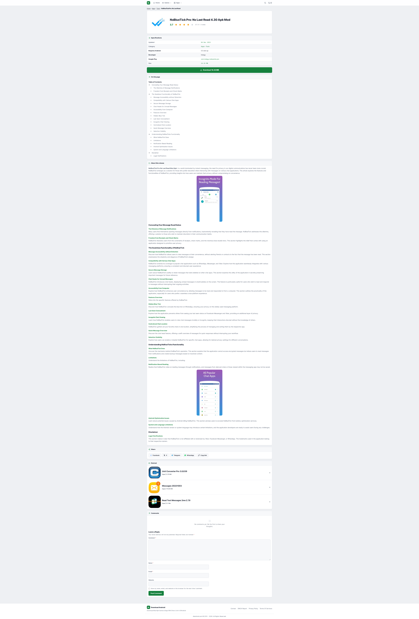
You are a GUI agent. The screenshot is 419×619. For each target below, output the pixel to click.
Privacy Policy (253, 608)
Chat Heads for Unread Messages (165, 106)
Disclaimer (155, 153)
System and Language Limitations (165, 149)
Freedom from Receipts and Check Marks (168, 91)
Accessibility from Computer (163, 109)
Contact (233, 608)
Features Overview (160, 112)
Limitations (157, 140)
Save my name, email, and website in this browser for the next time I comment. (176, 588)
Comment (152, 538)
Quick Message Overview (162, 128)
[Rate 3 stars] (184, 25)
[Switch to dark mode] (270, 3)
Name (151, 563)
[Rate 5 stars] (192, 25)
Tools (158, 8)
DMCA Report (242, 608)
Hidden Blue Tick (159, 116)
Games (167, 3)
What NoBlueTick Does (161, 137)
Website (151, 580)
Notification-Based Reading (163, 143)
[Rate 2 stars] (180, 25)
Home (158, 3)
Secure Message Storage (162, 103)
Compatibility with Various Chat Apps (166, 100)
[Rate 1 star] (176, 25)
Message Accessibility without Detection (167, 97)
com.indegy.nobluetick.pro (210, 59)
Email (151, 571)
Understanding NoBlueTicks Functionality (166, 134)
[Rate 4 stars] (188, 25)
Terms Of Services (266, 608)
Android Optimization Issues (163, 146)
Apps (178, 3)
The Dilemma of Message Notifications (167, 88)
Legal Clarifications (160, 156)
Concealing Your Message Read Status (165, 85)
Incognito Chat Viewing (161, 122)
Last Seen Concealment (162, 119)
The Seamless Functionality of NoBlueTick (166, 94)
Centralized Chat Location (162, 125)
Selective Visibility (160, 131)
